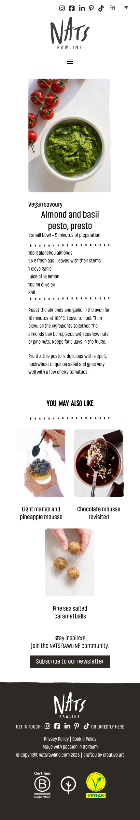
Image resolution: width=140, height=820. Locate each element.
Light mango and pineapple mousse (41, 512)
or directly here (107, 726)
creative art (113, 754)
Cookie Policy (84, 738)
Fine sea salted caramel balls (70, 611)
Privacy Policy (56, 738)
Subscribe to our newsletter (70, 661)
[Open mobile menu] (70, 61)
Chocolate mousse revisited (98, 512)
